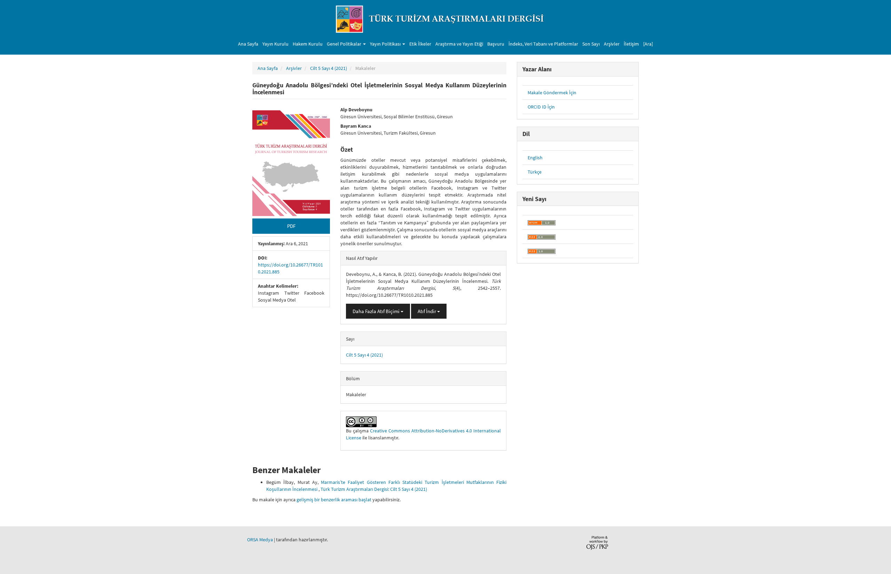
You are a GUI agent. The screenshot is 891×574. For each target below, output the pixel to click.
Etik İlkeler (420, 44)
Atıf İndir (427, 311)
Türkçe (535, 172)
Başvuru (495, 44)
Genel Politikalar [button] (344, 44)
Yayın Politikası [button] (386, 44)
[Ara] (648, 44)
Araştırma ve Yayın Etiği (459, 44)
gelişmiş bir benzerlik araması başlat (334, 499)
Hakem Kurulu (308, 44)
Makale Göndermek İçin (552, 92)
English (535, 157)
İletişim (631, 44)
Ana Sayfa (248, 44)
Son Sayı (591, 44)
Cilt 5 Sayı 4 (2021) (328, 68)
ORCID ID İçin (541, 107)
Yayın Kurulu (275, 44)
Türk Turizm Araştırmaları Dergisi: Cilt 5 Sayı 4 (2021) (374, 489)
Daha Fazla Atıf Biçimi (377, 311)
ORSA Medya (260, 539)
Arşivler (612, 44)
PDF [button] (291, 226)
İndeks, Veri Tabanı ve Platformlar (543, 44)
